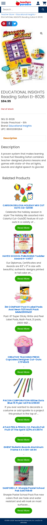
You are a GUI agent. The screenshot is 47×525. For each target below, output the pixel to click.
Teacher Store (7, 14)
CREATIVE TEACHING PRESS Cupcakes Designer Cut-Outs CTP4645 (23, 359)
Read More (23, 227)
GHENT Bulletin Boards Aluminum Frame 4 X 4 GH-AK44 (23, 448)
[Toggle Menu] (3, 3)
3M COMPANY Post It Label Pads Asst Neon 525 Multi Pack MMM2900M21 (23, 309)
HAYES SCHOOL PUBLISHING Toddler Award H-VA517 (23, 257)
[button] (41, 33)
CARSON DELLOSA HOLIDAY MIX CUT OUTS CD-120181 (23, 207)
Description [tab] (10, 138)
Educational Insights (25, 14)
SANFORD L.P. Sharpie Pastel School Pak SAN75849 (24, 489)
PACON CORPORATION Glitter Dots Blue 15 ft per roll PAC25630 (23, 402)
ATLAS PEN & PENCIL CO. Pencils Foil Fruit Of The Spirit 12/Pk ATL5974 (23, 428)
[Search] (43, 9)
